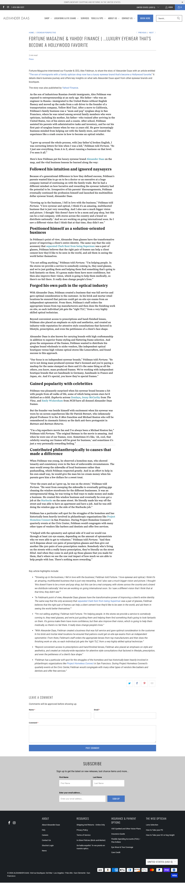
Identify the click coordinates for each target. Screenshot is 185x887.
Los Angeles (59, 873)
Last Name (97, 777)
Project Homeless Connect (80, 663)
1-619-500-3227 (17, 7)
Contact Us (46, 840)
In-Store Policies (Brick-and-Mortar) (91, 840)
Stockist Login (48, 845)
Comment (33, 723)
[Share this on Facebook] (137, 683)
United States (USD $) (146, 7)
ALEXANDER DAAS (21, 873)
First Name (63, 777)
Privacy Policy (82, 830)
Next (151, 33)
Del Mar (49, 873)
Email (97, 710)
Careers (45, 835)
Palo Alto (69, 873)
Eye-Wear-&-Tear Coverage (122, 847)
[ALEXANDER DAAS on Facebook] (3, 7)
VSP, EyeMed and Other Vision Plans (126, 829)
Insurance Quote (118, 834)
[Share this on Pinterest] (144, 683)
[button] (48, 18)
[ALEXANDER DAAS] (16, 18)
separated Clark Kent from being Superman (99, 601)
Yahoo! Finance (70, 87)
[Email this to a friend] (152, 683)
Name (32, 710)
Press (31, 59)
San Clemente (79, 873)
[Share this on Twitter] (129, 683)
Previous (142, 33)
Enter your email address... (70, 793)
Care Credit (115, 852)
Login (170, 7)
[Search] (178, 18)
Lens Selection (152, 825)
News (44, 851)
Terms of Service (83, 835)
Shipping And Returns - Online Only (91, 825)
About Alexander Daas (51, 825)
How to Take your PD (154, 830)
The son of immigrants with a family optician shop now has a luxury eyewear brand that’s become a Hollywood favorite (90, 74)
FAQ (43, 830)
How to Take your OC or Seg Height (160, 835)
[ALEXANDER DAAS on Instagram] (8, 7)
